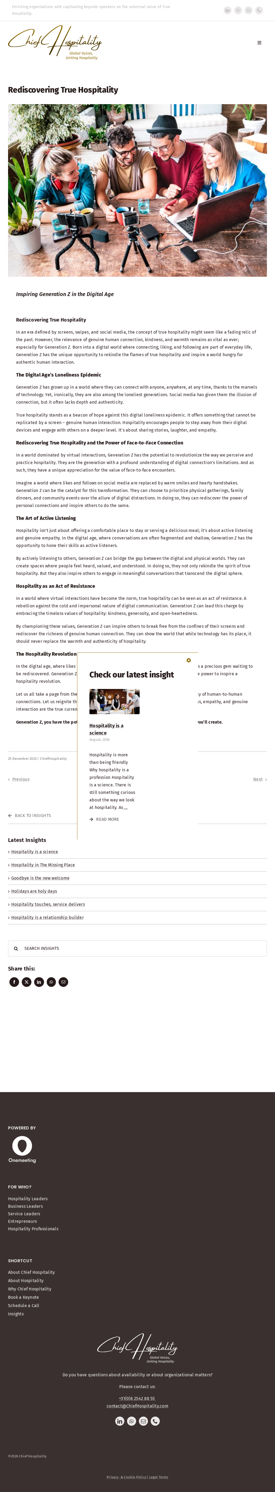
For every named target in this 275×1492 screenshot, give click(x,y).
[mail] (248, 10)
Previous (21, 779)
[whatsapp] (238, 10)
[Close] (189, 660)
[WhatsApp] (51, 982)
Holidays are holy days (34, 891)
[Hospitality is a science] (114, 691)
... (125, 807)
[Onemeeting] (22, 1137)
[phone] (259, 10)
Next (258, 779)
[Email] (63, 982)
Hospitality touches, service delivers (48, 904)
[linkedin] (227, 10)
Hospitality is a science (34, 851)
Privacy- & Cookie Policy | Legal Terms (137, 1477)
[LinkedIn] (39, 982)
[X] (26, 982)
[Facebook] (14, 982)
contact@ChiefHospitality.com (137, 1406)
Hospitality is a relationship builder (47, 917)
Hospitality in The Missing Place (43, 864)
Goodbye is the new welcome (40, 878)
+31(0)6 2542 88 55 (137, 1398)
